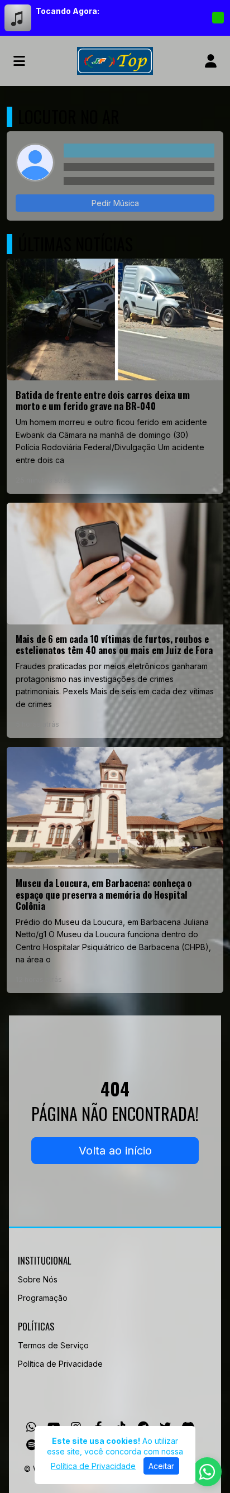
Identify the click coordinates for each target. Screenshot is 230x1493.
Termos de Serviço (53, 1345)
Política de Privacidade (60, 1363)
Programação (43, 1298)
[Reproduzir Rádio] (218, 17)
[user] (210, 61)
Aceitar (161, 1466)
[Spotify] (31, 1445)
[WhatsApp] (31, 1427)
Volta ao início (115, 1150)
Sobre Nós (38, 1279)
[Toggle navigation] (19, 61)
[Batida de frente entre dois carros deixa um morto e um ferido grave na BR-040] (115, 376)
